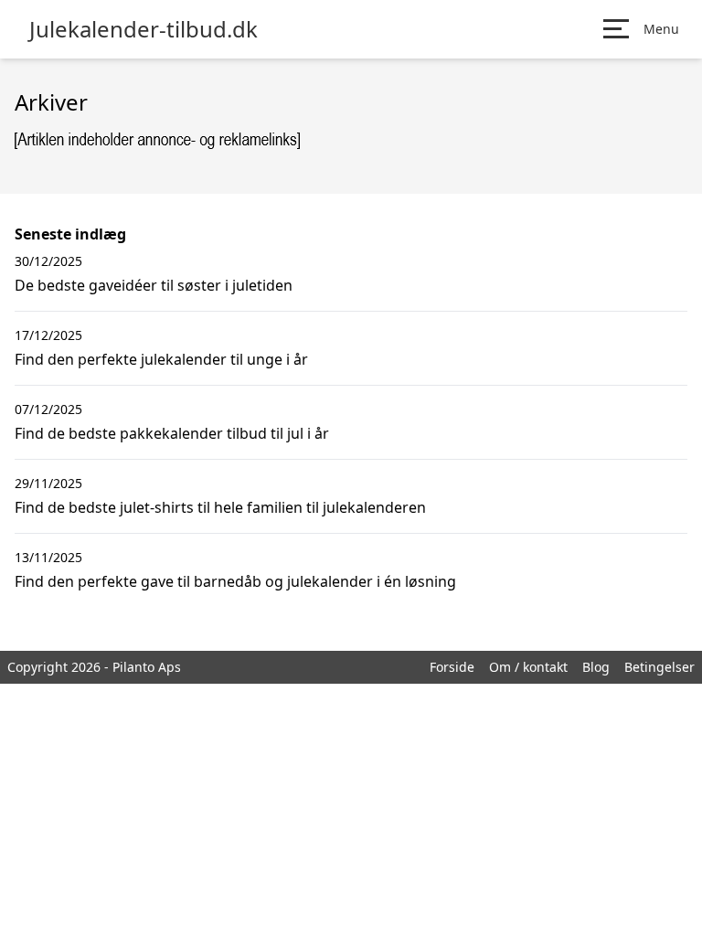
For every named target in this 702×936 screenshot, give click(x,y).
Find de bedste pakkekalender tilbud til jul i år (172, 433)
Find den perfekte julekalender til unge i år (161, 359)
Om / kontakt (528, 666)
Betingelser (659, 666)
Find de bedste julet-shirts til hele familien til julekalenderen (220, 507)
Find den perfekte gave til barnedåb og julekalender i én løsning (235, 581)
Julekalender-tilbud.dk (143, 29)
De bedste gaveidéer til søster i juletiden (153, 285)
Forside (452, 666)
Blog (596, 666)
